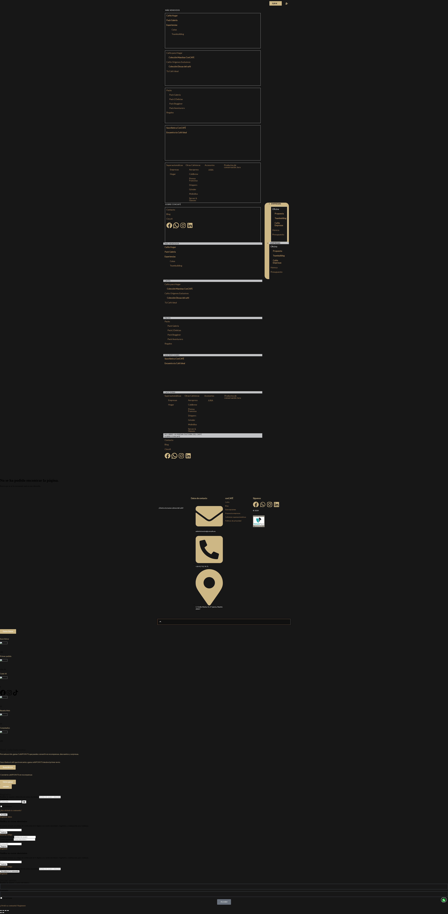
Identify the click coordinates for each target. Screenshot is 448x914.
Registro (4, 846)
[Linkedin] (190, 225)
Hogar (173, 174)
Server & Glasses (193, 199)
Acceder (4, 815)
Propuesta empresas (232, 513)
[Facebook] (169, 225)
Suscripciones (171, 355)
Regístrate (3, 849)
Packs (169, 90)
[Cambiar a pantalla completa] (3, 910)
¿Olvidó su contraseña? (8, 906)
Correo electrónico (7, 839)
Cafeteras (169, 392)
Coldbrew (193, 174)
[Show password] (24, 801)
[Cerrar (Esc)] (8, 910)
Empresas (174, 169)
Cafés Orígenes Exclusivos (178, 62)
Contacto (170, 209)
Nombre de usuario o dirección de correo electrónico (19, 797)
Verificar (3, 832)
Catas (174, 29)
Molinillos (193, 194)
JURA (210, 170)
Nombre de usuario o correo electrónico (14, 883)
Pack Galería (175, 94)
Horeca (275, 230)
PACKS (167, 318)
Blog (168, 214)
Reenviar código (6, 835)
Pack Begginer (176, 103)
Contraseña (4, 799)
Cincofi (169, 219)
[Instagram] (183, 225)
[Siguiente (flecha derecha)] (3, 912)
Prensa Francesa (193, 179)
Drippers (193, 185)
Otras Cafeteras (193, 165)
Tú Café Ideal (172, 71)
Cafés (227, 502)
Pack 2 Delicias (176, 99)
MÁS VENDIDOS (171, 244)
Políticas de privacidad (233, 521)
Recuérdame (7, 806)
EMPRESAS (275, 243)
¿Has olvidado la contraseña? (10, 810)
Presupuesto (278, 234)
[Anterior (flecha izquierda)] (1, 912)
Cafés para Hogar (174, 53)
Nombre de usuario (7, 837)
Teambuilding (178, 34)
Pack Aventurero (177, 108)
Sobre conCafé (172, 436)
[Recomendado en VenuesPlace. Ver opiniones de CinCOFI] (259, 526)
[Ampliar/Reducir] (1, 910)
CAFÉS (167, 281)
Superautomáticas (174, 165)
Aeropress (194, 169)
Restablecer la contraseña (10, 871)
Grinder (192, 189)
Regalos (170, 112)
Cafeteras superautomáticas (235, 517)
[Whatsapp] (263, 504)
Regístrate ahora (6, 817)
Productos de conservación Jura (232, 166)
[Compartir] (6, 910)
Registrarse (22, 906)
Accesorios (210, 165)
